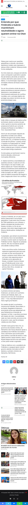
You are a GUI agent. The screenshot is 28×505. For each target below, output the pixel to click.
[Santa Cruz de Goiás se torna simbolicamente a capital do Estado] (5, 480)
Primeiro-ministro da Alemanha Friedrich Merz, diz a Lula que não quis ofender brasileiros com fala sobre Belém (20, 399)
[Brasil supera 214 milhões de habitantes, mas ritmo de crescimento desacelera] (5, 464)
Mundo (7, 16)
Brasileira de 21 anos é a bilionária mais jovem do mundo (12, 446)
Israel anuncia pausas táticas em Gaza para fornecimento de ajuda (7, 390)
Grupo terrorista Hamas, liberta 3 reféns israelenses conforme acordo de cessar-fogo (20, 410)
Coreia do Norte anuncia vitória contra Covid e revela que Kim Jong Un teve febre (7, 418)
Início (3, 16)
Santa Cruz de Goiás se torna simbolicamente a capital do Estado (18, 479)
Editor (4, 37)
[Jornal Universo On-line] (9, 6)
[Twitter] (7, 361)
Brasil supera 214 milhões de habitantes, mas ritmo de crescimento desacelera (18, 463)
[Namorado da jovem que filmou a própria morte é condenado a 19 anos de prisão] (5, 455)
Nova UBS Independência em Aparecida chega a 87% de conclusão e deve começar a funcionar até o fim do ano (18, 471)
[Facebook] (3, 361)
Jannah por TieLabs (14, 495)
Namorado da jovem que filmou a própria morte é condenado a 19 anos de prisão (17, 455)
